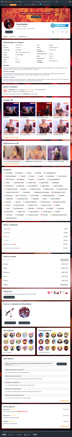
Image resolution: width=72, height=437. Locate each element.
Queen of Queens (29, 89)
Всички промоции (28, 4)
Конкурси (37, 4)
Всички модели (5, 4)
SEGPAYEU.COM (34, 431)
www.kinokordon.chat (19, 431)
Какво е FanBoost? (64, 28)
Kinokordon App (46, 4)
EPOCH (29, 431)
